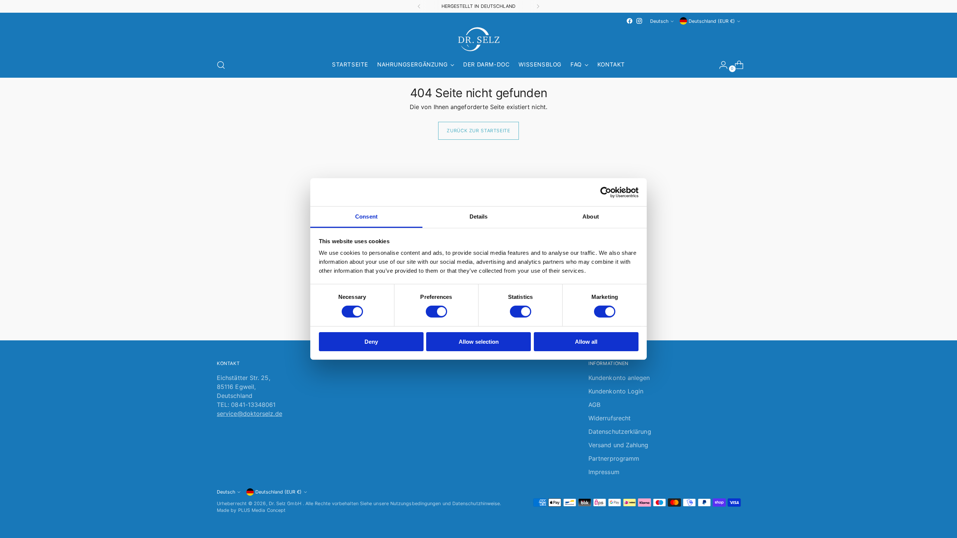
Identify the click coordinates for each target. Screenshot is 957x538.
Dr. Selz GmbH (286, 503)
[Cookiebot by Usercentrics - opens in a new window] (605, 192)
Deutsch (659, 21)
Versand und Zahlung (618, 445)
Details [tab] (479, 216)
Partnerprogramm (613, 458)
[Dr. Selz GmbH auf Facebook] (629, 21)
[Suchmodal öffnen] (220, 65)
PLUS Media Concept (262, 510)
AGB (594, 404)
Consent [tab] (366, 216)
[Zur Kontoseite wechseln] (720, 65)
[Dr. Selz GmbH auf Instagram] (639, 21)
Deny (371, 341)
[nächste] (538, 6)
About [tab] (590, 216)
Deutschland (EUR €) (712, 21)
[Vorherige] (419, 6)
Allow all (586, 341)
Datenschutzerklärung (619, 431)
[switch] (436, 312)
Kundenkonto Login (615, 391)
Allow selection (479, 341)
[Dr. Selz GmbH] (478, 39)
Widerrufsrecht (609, 418)
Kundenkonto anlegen (619, 377)
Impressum (603, 472)
